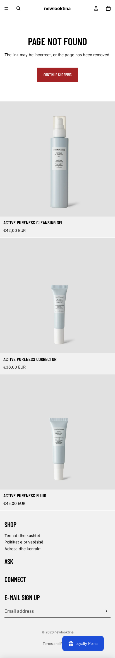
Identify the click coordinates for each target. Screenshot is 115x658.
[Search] (18, 8)
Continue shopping (57, 74)
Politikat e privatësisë (23, 542)
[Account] (96, 8)
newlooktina (64, 632)
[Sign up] (105, 611)
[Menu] (6, 8)
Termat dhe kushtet (22, 535)
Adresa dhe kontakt (22, 548)
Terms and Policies (58, 644)
